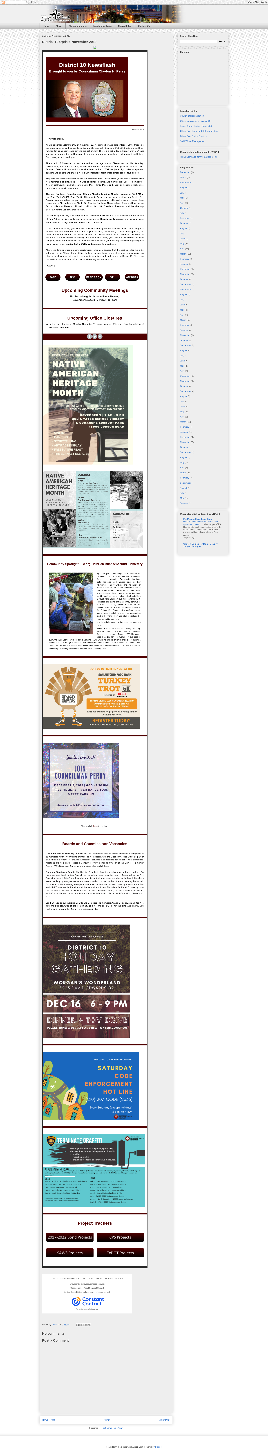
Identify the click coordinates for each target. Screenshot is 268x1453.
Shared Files (124, 26)
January (184, 264)
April (182, 203)
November (185, 274)
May (182, 197)
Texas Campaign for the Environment (198, 157)
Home (46, 26)
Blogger (158, 1447)
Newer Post (48, 1420)
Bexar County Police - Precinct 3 (196, 126)
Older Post (164, 1420)
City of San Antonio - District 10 (195, 121)
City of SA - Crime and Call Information (199, 131)
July (182, 193)
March (183, 177)
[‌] (89, 337)
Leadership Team (102, 26)
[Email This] (77, 1324)
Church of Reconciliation (192, 116)
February (184, 218)
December (185, 172)
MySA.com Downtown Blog (197, 519)
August (183, 187)
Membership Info (78, 26)
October (184, 208)
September (185, 182)
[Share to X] (83, 1324)
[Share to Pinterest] (89, 1324)
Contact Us (144, 26)
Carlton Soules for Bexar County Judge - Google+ (200, 545)
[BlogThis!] (80, 1324)
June (182, 238)
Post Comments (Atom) (112, 1428)
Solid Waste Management (192, 141)
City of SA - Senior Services (193, 136)
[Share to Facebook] (86, 1324)
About (59, 26)
